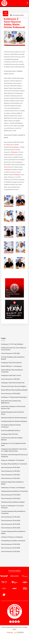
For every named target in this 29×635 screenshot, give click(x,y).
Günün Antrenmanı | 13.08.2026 (10, 379)
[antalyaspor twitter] (13, 622)
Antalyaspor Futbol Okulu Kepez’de (11, 362)
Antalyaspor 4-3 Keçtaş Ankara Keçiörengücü (14, 397)
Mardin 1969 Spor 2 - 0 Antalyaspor (11, 366)
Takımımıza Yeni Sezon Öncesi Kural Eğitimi (13, 386)
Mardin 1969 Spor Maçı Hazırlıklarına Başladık (14, 390)
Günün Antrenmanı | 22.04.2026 (10, 548)
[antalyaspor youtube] (18, 622)
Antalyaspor (15, 147)
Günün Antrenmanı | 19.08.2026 (10, 353)
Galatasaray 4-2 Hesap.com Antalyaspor (13, 487)
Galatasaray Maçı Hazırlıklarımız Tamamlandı (14, 491)
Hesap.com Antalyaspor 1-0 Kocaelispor (12, 460)
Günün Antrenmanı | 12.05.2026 (10, 478)
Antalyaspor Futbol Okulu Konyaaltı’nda (12, 382)
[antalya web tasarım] (9, 633)
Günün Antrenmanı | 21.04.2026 (10, 551)
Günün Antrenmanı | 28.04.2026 (10, 528)
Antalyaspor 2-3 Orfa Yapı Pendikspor (12, 344)
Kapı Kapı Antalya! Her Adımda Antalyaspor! (14, 417)
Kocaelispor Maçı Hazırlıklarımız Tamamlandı (14, 464)
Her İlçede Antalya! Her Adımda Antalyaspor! (14, 421)
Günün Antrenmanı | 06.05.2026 (10, 498)
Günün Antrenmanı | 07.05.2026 (10, 495)
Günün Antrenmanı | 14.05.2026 (10, 471)
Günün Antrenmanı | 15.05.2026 (10, 467)
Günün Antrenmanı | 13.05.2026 (10, 474)
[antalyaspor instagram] (16, 622)
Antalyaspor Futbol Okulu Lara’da (11, 375)
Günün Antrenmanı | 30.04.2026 (10, 520)
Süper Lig (9, 144)
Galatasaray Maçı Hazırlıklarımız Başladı (13, 502)
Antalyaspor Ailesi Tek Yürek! (9, 434)
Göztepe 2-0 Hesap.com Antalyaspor (12, 537)
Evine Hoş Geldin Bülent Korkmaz (10, 430)
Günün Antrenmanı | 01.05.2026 (10, 517)
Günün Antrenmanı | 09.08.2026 (10, 393)
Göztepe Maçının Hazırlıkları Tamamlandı (13, 540)
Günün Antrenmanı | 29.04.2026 (10, 524)
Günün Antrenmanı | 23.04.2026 (10, 544)
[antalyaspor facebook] (10, 622)
